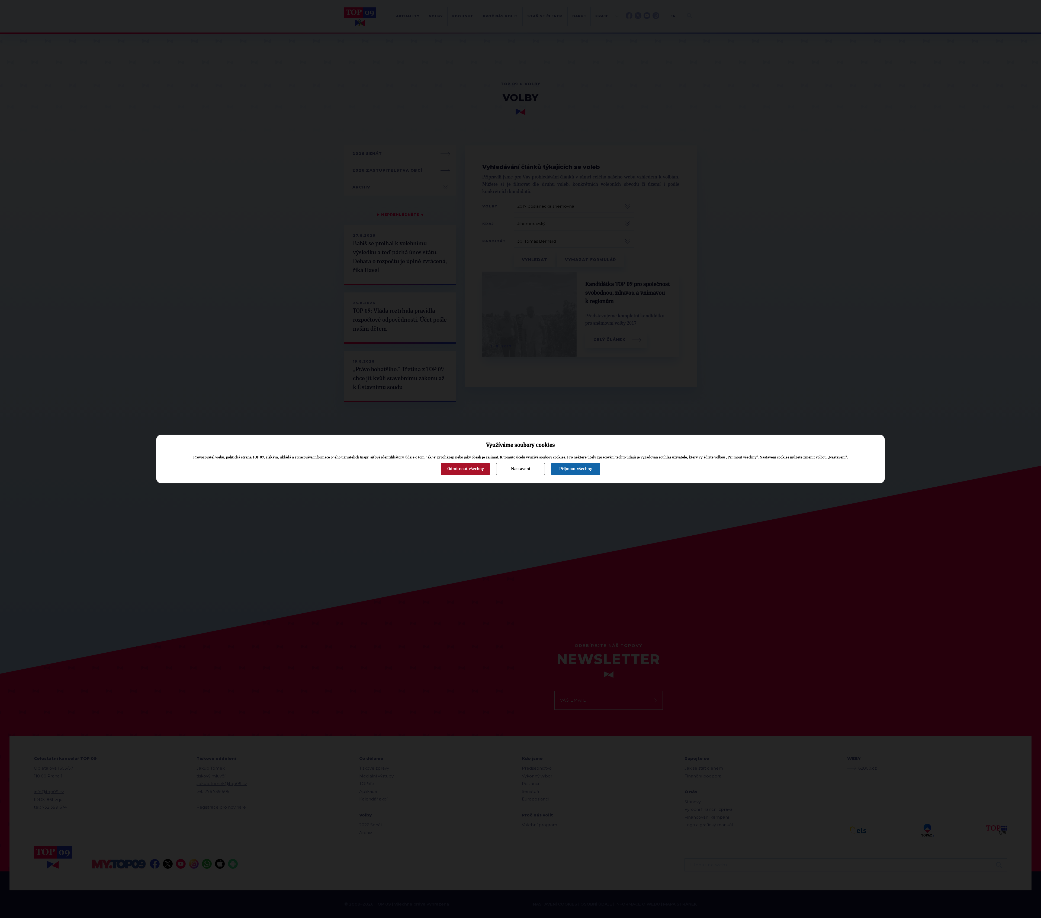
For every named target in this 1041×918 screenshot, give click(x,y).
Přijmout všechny (575, 469)
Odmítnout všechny (465, 469)
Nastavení (520, 469)
